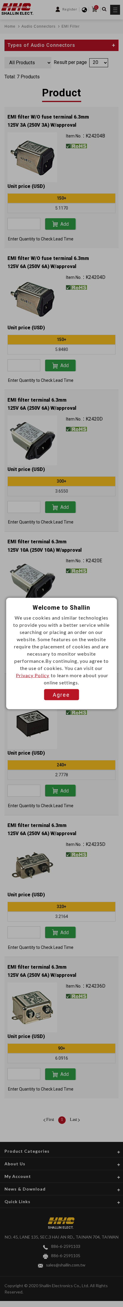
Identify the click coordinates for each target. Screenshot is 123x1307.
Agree (61, 695)
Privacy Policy (32, 675)
